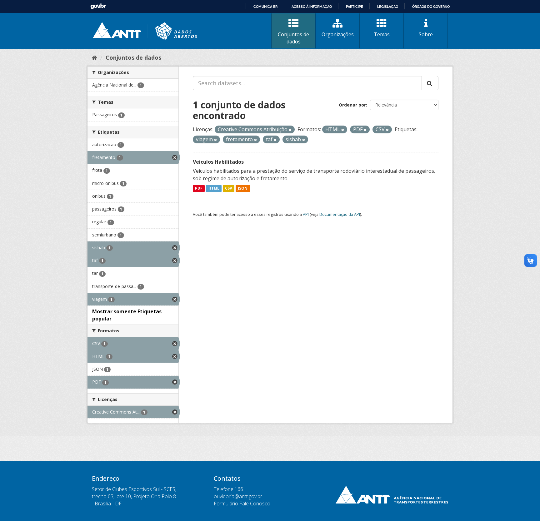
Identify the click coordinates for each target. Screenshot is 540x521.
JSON (243, 188)
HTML (213, 188)
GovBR (98, 6)
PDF (198, 188)
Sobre (426, 34)
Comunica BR (265, 6)
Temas (382, 34)
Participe (354, 6)
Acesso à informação (312, 6)
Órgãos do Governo (431, 6)
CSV (228, 188)
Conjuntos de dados (293, 38)
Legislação (387, 6)
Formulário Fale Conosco (242, 503)
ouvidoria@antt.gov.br (238, 496)
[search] (430, 83)
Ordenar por (352, 105)
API (306, 214)
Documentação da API (339, 214)
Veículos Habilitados (218, 161)
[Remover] (290, 129)
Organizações (338, 34)
